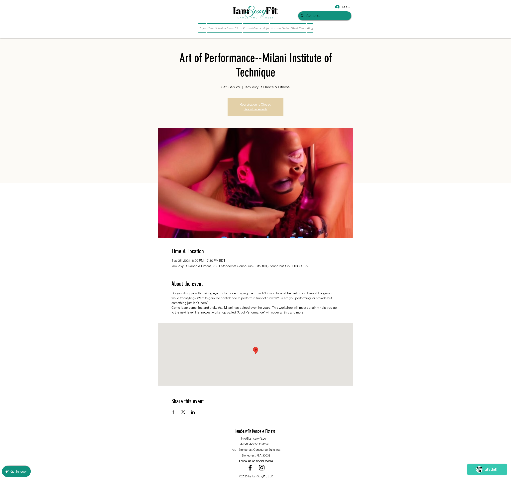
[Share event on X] (183, 412)
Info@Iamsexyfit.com (254, 438)
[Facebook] (250, 467)
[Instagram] (261, 467)
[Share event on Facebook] (173, 412)
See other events (255, 109)
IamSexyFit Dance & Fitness (255, 431)
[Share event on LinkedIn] (193, 412)
